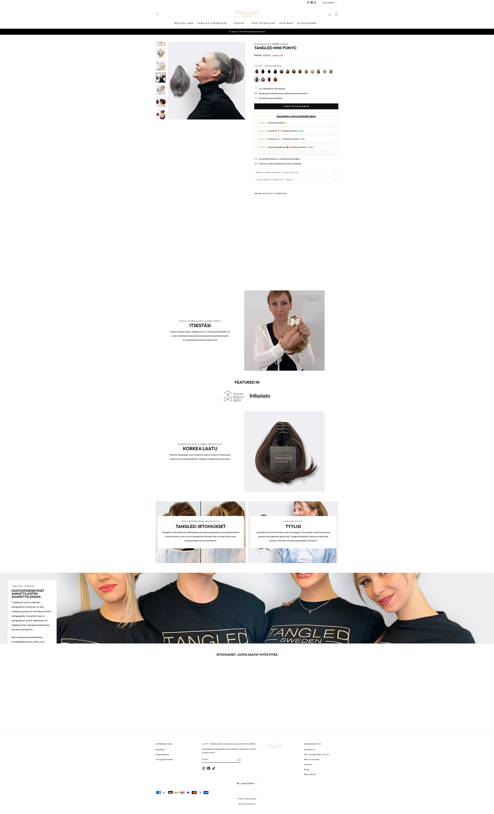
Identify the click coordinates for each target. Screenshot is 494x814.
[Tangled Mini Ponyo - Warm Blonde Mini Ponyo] (266, 270)
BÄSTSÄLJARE (184, 23)
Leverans (308, 764)
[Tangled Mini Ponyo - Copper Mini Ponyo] (270, 273)
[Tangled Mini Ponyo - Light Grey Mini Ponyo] (263, 273)
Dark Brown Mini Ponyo (275, 71)
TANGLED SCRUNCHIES (212, 23)
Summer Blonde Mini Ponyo (324, 71)
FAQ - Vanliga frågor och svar (316, 754)
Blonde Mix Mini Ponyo (306, 71)
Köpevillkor (160, 749)
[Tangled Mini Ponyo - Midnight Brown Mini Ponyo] (263, 267)
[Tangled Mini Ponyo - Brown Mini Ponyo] (256, 267)
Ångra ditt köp (310, 774)
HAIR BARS (286, 23)
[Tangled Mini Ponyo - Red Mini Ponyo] (266, 273)
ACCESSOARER (307, 23)
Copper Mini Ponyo (275, 79)
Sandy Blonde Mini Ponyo (300, 71)
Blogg (306, 769)
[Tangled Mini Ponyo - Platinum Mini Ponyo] (256, 273)
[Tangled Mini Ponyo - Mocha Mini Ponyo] (270, 267)
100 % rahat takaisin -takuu (275, 180)
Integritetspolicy (163, 754)
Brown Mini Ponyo (256, 71)
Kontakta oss (309, 749)
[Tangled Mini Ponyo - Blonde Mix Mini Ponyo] (263, 270)
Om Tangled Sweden (164, 759)
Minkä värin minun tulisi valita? (278, 172)
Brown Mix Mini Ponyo (287, 71)
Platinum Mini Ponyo (330, 71)
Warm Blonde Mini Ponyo (312, 71)
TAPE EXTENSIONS (263, 23)
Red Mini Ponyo (269, 79)
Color (268, 66)
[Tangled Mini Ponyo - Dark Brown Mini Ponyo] (266, 267)
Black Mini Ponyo (263, 71)
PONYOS (239, 23)
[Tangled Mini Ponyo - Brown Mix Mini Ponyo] (273, 267)
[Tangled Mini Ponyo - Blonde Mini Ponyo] (270, 270)
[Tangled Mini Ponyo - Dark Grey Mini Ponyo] (259, 273)
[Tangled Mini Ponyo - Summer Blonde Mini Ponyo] (273, 270)
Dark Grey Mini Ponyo (256, 79)
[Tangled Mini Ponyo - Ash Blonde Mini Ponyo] (256, 270)
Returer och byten (312, 759)
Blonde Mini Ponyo (318, 71)
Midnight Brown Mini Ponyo (269, 71)
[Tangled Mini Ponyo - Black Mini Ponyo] (259, 267)
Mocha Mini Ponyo (281, 71)
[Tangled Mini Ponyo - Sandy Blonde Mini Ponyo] (259, 270)
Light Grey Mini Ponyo (263, 79)
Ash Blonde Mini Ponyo (293, 71)
